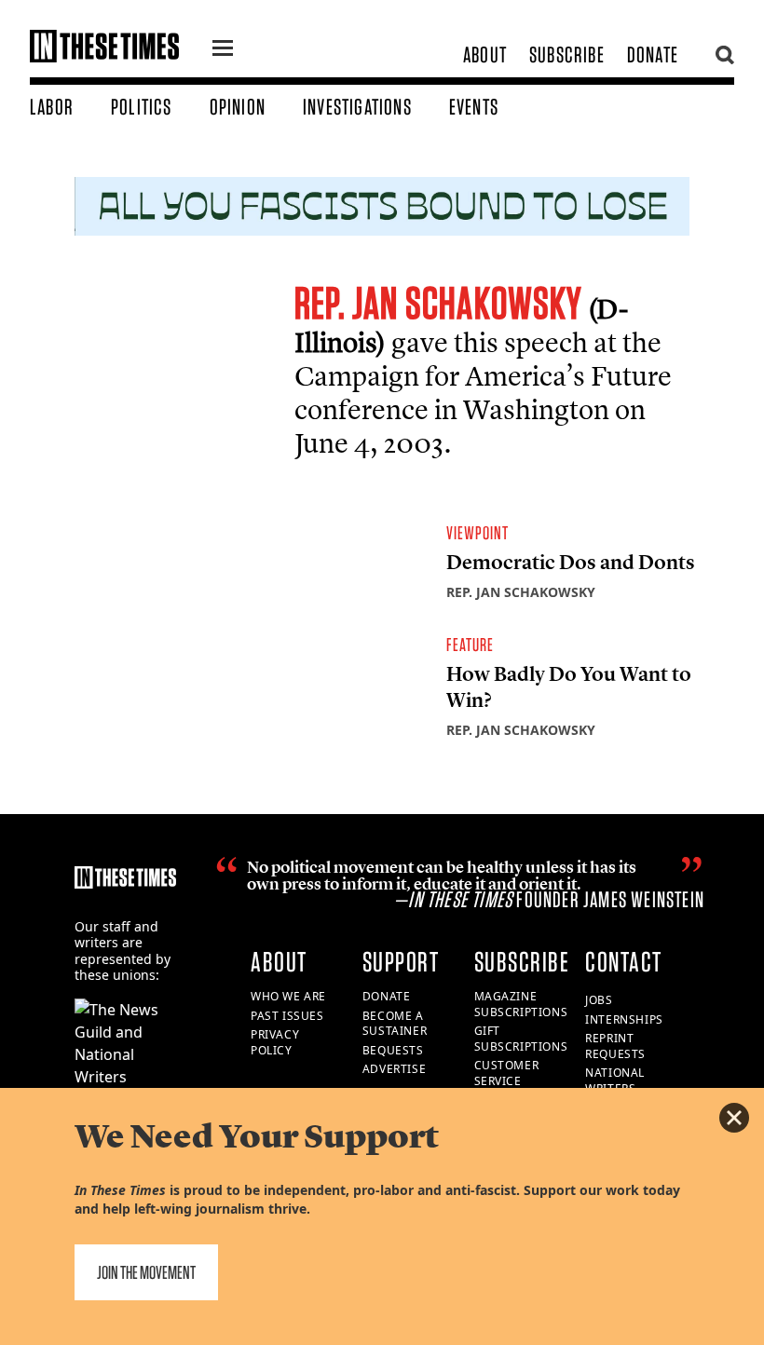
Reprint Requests (615, 1046)
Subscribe (567, 54)
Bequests (393, 1050)
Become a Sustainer (394, 1023)
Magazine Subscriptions (521, 1004)
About (485, 54)
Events (473, 106)
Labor (52, 106)
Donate (652, 54)
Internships (624, 1019)
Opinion (238, 106)
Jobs (598, 1000)
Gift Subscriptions (521, 1038)
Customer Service (506, 1073)
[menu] (222, 50)
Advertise (394, 1069)
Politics (141, 106)
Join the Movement (146, 1272)
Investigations (357, 106)
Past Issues (287, 1016)
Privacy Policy (275, 1042)
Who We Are (288, 996)
